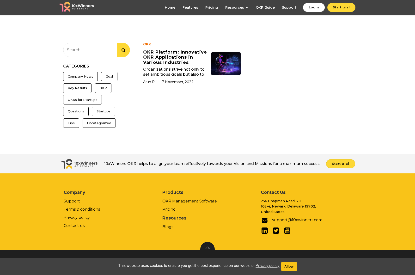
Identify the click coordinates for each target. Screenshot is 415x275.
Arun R (149, 82)
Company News (80, 76)
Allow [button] (288, 266)
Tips (71, 123)
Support (289, 7)
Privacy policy (77, 217)
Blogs (167, 227)
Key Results (77, 88)
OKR (103, 88)
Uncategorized (99, 123)
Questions (76, 111)
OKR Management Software (189, 201)
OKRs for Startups (82, 100)
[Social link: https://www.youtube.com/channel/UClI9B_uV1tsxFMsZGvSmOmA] (289, 231)
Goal (109, 76)
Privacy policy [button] (267, 265)
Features (190, 7)
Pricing (211, 7)
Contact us (74, 225)
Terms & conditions (82, 209)
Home (170, 7)
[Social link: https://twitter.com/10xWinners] (277, 231)
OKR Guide (265, 7)
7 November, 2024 (177, 82)
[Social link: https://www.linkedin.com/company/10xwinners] (266, 231)
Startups (103, 111)
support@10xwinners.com (297, 220)
